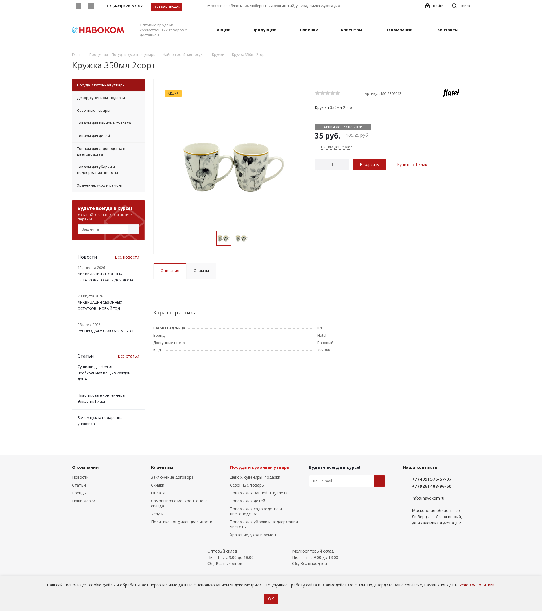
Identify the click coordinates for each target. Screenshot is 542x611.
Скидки (157, 485)
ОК (271, 598)
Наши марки (83, 500)
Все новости (127, 257)
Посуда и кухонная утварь (259, 467)
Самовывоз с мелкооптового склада (179, 503)
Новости (80, 477)
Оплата (158, 493)
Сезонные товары (247, 485)
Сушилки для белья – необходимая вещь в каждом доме (104, 373)
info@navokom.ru (428, 498)
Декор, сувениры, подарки (255, 477)
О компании (85, 467)
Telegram (91, 6)
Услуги (157, 513)
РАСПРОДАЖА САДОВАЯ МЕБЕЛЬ (106, 330)
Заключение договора (172, 477)
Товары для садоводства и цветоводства (256, 511)
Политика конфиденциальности (181, 521)
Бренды (79, 493)
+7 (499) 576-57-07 (431, 479)
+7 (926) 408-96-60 (431, 486)
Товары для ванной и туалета (259, 493)
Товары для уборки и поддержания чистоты (264, 524)
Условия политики (477, 585)
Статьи (79, 485)
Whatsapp (78, 6)
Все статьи (128, 356)
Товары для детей (247, 500)
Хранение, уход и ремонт (254, 534)
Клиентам (162, 467)
